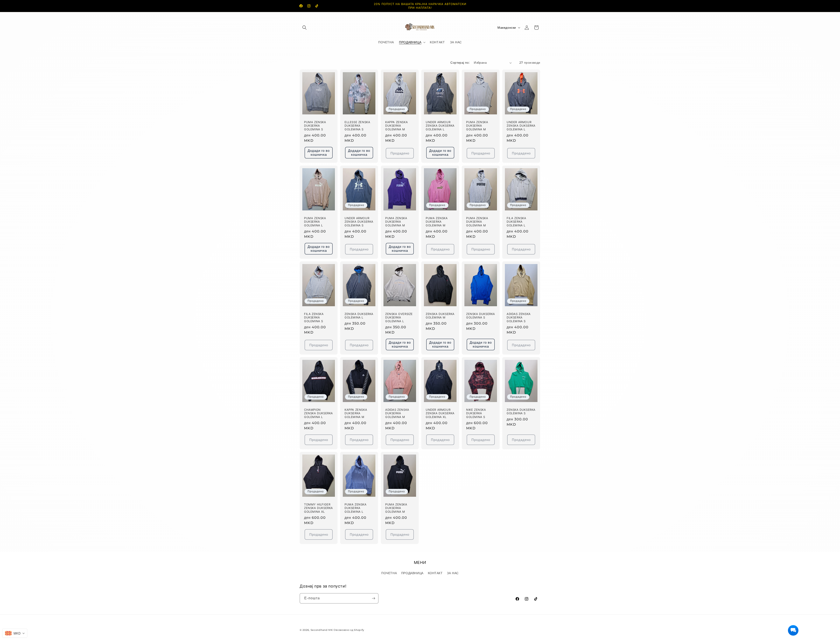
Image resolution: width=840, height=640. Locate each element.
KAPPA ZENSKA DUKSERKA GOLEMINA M (396, 125)
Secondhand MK (322, 629)
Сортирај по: (459, 63)
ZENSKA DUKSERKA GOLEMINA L (359, 315)
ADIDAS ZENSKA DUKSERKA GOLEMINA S (519, 317)
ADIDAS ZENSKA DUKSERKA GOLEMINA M (397, 413)
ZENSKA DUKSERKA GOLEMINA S (480, 315)
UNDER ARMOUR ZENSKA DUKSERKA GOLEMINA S (359, 221)
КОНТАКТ (435, 573)
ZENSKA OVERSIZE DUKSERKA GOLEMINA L (399, 317)
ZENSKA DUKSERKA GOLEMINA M (440, 315)
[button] (304, 27)
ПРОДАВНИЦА (412, 573)
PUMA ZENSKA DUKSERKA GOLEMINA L (315, 221)
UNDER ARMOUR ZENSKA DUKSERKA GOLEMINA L (440, 125)
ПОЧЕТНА (389, 573)
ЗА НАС (453, 573)
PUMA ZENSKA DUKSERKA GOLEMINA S (315, 125)
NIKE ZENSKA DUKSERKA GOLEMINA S (476, 413)
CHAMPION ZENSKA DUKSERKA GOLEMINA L (318, 413)
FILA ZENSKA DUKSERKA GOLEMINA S (314, 317)
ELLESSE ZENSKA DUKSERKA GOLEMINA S (357, 125)
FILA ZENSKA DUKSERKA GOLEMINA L (516, 221)
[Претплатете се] (373, 598)
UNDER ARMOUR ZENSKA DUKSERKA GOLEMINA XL (440, 413)
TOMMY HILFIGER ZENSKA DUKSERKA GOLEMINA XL (318, 508)
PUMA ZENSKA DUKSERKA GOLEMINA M (477, 125)
